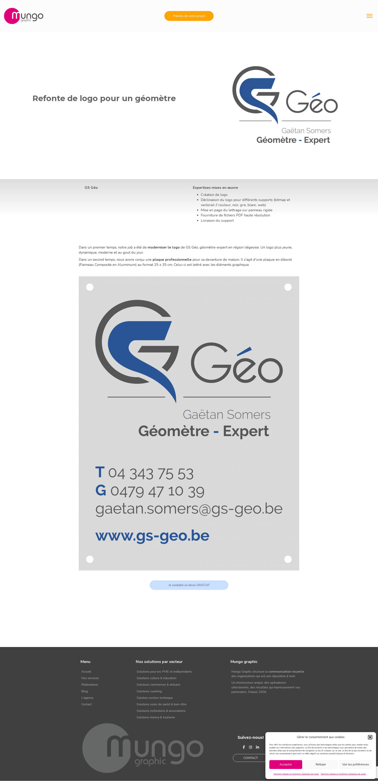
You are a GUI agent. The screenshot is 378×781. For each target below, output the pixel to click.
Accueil (86, 671)
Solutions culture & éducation (156, 678)
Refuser (321, 764)
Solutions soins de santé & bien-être (162, 704)
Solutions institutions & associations (161, 711)
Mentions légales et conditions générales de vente (296, 774)
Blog (84, 691)
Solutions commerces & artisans (158, 685)
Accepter (286, 764)
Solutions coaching (149, 691)
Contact (86, 704)
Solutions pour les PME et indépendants (164, 671)
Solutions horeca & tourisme (156, 717)
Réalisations (89, 685)
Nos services (90, 678)
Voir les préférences (355, 764)
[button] (370, 737)
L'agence (87, 698)
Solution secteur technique (155, 698)
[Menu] (369, 16)
